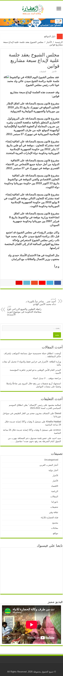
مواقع (55, 533)
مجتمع (55, 522)
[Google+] (39, 668)
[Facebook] (35, 668)
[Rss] (42, 668)
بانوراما (54, 501)
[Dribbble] (29, 668)
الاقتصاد (54, 486)
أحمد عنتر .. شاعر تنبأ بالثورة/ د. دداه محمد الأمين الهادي (40, 301)
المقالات (54, 496)
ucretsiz (57, 430)
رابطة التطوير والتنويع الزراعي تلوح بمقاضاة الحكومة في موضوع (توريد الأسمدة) (24, 310)
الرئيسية (59, 42)
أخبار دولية (53, 470)
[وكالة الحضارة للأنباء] (31, 9)
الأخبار (49, 42)
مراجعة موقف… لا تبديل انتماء (47, 378)
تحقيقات (54, 507)
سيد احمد (56, 438)
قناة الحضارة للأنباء (49, 517)
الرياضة (54, 491)
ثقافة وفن (53, 512)
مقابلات (54, 528)
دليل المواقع (49, 36)
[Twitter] (32, 668)
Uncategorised (51, 459)
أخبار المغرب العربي (48, 465)
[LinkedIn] (26, 668)
